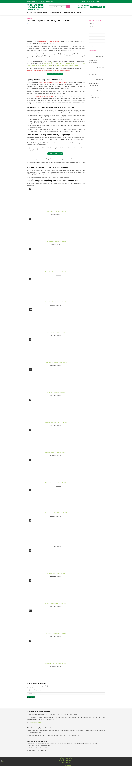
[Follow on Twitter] (103, 1)
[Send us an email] (104, 1)
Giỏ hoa (79, 12)
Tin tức (92, 1)
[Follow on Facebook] (100, 1)
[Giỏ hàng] (104, 7)
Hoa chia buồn (31, 12)
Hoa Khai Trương (42, 12)
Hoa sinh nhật (54, 12)
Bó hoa (73, 12)
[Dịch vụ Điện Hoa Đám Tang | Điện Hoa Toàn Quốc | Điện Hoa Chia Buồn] (37, 6)
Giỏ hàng (97, 1)
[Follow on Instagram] (101, 1)
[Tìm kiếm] (68, 6)
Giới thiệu (83, 1)
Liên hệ (88, 1)
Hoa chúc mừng (65, 12)
